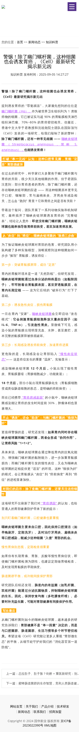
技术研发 (63, 706)
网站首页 (16, 706)
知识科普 (52, 42)
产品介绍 (47, 706)
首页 (20, 42)
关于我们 (32, 706)
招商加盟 (55, 712)
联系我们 (40, 712)
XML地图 (50, 725)
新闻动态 (34, 42)
